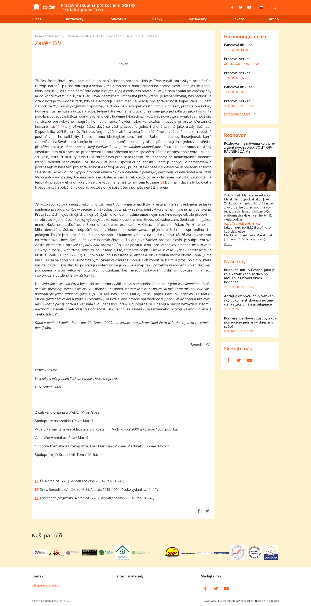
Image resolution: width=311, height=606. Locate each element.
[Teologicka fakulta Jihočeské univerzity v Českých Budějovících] (73, 553)
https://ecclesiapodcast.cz (241, 223)
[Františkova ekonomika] (254, 557)
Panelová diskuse (238, 45)
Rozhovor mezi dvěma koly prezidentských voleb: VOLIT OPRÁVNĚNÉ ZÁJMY (249, 147)
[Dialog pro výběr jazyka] (261, 7)
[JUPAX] (89, 554)
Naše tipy (235, 261)
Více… (228, 244)
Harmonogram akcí (246, 36)
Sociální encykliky (79, 36)
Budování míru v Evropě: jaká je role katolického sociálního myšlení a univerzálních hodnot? (249, 275)
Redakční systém (229, 600)
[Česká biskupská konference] (40, 554)
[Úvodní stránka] (43, 7)
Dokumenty (56, 36)
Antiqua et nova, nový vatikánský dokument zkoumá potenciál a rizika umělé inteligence (249, 300)
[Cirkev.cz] (56, 554)
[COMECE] (271, 559)
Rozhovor (235, 135)
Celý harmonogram (237, 114)
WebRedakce (245, 600)
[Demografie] (221, 553)
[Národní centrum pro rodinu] (122, 558)
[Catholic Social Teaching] (205, 553)
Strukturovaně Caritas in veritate (117, 36)
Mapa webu (210, 600)
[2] (162, 182)
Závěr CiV (151, 36)
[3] (60, 314)
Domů (39, 36)
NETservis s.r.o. (263, 600)
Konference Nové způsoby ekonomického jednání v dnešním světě (250, 322)
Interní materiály (129, 576)
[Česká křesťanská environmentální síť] (139, 553)
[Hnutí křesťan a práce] (172, 556)
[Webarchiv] (238, 558)
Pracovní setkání (237, 58)
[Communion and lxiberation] (188, 553)
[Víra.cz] (106, 553)
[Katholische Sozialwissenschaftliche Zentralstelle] (155, 553)
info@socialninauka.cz (47, 585)
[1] (58, 126)
